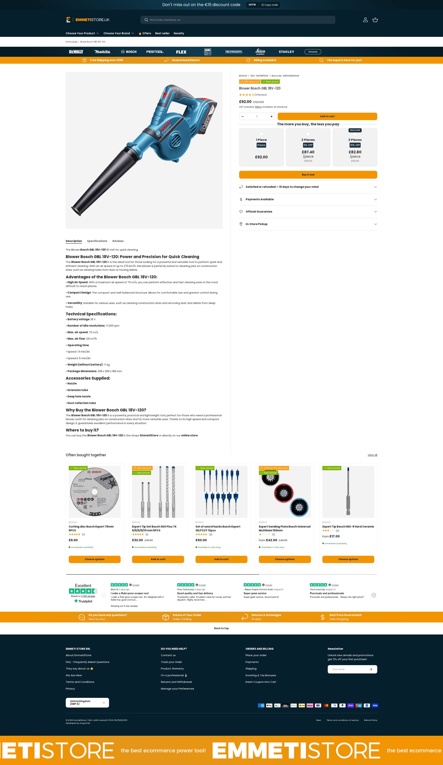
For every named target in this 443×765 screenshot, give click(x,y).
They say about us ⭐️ (79, 668)
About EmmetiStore (78, 655)
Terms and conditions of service (343, 720)
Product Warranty (172, 668)
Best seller (162, 33)
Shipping (251, 668)
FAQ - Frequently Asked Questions (87, 662)
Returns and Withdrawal (176, 682)
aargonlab (84, 723)
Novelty (179, 33)
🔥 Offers (144, 33)
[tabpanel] (144, 343)
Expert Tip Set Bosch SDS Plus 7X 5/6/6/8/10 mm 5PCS (154, 528)
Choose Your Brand (116, 33)
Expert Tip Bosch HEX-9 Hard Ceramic (348, 526)
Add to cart (327, 116)
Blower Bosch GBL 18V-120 (92, 41)
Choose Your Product (80, 33)
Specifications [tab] (97, 241)
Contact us (168, 655)
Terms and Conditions (80, 682)
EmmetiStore (80, 720)
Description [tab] (74, 241)
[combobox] (238, 20)
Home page (71, 41)
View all (372, 455)
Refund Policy (370, 720)
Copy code (271, 5)
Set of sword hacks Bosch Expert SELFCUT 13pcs (218, 528)
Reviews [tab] (118, 241)
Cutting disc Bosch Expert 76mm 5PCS (91, 528)
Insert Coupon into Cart (261, 682)
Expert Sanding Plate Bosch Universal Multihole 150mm (285, 528)
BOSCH (243, 75)
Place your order (256, 655)
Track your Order (171, 662)
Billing (258, 107)
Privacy (70, 688)
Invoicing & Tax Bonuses (261, 675)
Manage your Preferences (177, 688)
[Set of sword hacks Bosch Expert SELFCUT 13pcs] (221, 492)
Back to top (221, 628)
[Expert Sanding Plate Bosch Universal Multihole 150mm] (285, 492)
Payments (252, 662)
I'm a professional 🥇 (174, 675)
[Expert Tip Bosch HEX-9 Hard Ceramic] (348, 492)
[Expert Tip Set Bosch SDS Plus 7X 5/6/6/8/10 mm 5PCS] (158, 492)
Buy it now (308, 174)
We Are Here (74, 675)
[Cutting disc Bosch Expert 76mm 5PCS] (95, 492)
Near (318, 720)
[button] (375, 20)
